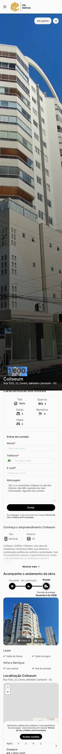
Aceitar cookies (31, 736)
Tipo (11, 534)
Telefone (13, 455)
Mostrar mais (29, 566)
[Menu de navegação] (4, 7)
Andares (31, 534)
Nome (11, 443)
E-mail (11, 467)
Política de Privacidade (23, 517)
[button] (31, 634)
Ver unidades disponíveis (31, 381)
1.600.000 (24, 371)
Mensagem (13, 480)
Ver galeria (43, 20)
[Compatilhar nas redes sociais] (56, 21)
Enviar (31, 507)
